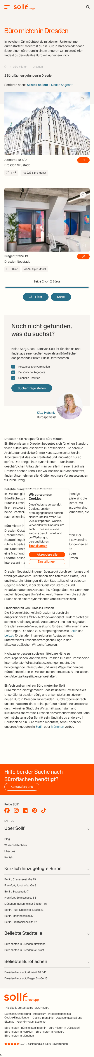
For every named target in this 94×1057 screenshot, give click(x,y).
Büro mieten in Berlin (33, 1027)
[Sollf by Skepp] (24, 7)
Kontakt (9, 857)
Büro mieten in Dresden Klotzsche (24, 944)
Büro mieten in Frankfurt (18, 1031)
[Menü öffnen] (7, 7)
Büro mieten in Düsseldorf (64, 1027)
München (57, 727)
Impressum (39, 1013)
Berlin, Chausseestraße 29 (20, 879)
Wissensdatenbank (15, 845)
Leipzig (9, 635)
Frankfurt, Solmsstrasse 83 (20, 897)
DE (12, 820)
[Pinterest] (35, 811)
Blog (7, 839)
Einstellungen (38, 546)
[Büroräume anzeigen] (83, 160)
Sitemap (9, 1021)
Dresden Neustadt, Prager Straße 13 (25, 978)
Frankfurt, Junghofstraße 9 (20, 885)
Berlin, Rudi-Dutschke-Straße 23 (24, 909)
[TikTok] (44, 811)
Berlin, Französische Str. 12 (20, 922)
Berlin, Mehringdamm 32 (18, 916)
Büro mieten (11, 1027)
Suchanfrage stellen (32, 388)
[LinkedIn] (26, 811)
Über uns (9, 851)
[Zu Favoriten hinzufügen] (83, 98)
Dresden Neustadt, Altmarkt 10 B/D (25, 972)
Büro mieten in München (19, 1035)
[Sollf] (5, 66)
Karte (61, 297)
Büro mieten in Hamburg (49, 1031)
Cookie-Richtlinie (43, 1017)
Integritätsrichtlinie (59, 1013)
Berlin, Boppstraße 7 (16, 891)
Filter (38, 297)
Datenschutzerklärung (17, 1013)
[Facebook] (8, 811)
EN (6, 820)
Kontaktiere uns (22, 787)
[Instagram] (17, 811)
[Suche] (88, 7)
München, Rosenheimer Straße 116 (25, 903)
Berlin (73, 631)
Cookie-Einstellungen (17, 1017)
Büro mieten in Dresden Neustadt (24, 950)
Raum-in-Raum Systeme (30, 1021)
